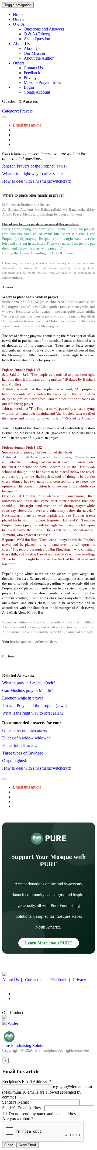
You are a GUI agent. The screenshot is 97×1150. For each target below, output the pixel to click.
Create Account (37, 92)
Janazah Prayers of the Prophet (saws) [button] (34, 166)
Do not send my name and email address (42, 1113)
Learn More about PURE (48, 943)
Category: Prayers (17, 111)
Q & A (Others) (37, 34)
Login (29, 87)
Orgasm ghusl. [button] (14, 760)
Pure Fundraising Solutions (25, 1045)
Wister (12, 1023)
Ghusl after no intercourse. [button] (24, 730)
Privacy (30, 77)
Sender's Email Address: (22, 1107)
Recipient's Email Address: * (26, 1081)
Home (18, 14)
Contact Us (33, 68)
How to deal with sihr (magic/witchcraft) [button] (36, 181)
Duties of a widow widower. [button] (26, 738)
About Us (32, 48)
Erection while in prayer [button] (22, 698)
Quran (18, 19)
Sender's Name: (15, 1102)
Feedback (32, 72)
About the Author (39, 58)
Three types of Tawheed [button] (22, 753)
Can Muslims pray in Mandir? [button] (27, 690)
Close (8, 1145)
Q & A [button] (19, 24)
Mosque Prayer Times (42, 82)
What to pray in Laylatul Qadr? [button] (28, 683)
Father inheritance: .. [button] (19, 745)
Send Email (28, 1145)
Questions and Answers (44, 29)
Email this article (27, 125)
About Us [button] (21, 43)
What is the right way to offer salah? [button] (33, 173)
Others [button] (18, 63)
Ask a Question (37, 38)
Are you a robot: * (17, 1118)
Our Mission (34, 53)
